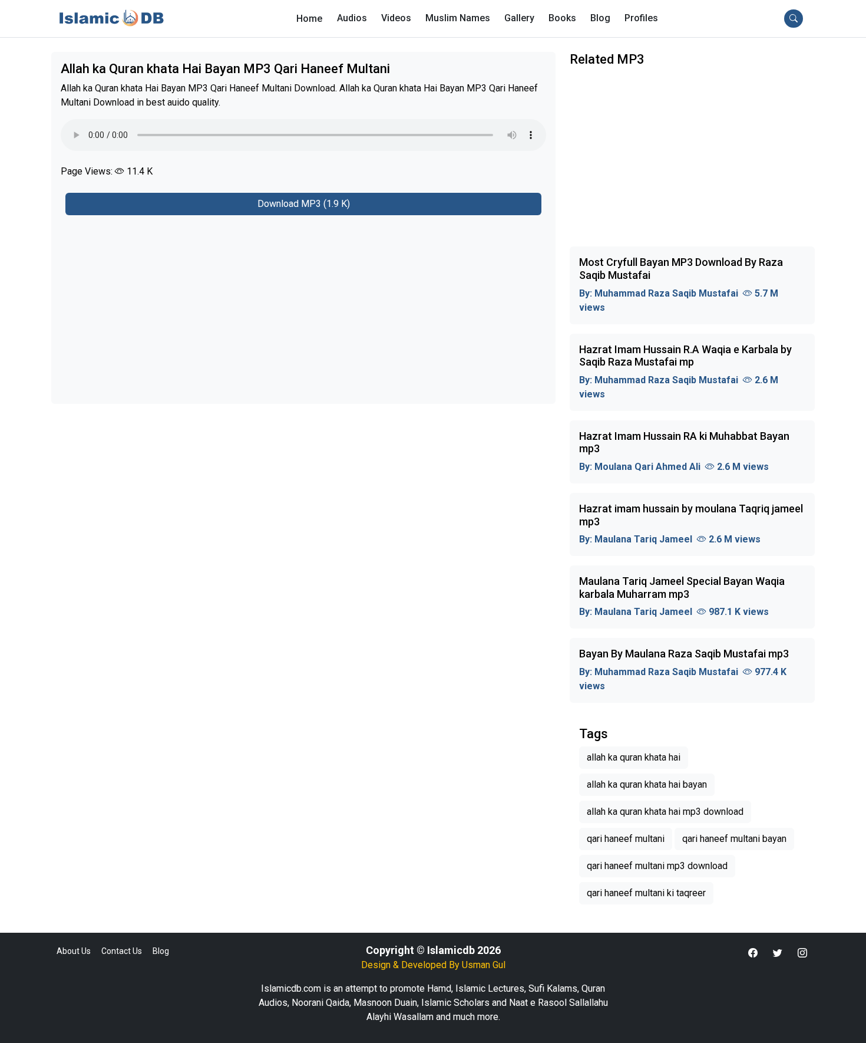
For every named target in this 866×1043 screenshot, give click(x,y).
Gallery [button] (519, 18)
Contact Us (121, 951)
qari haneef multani (626, 838)
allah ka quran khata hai (633, 757)
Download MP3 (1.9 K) (303, 203)
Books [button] (562, 18)
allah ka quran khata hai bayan (647, 784)
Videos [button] (396, 18)
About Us (74, 951)
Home (309, 18)
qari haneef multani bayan (734, 838)
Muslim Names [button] (457, 18)
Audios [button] (352, 18)
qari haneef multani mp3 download (657, 865)
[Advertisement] (303, 302)
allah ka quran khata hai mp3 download (665, 811)
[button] (641, 18)
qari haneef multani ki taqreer (646, 893)
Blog (161, 951)
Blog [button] (600, 18)
